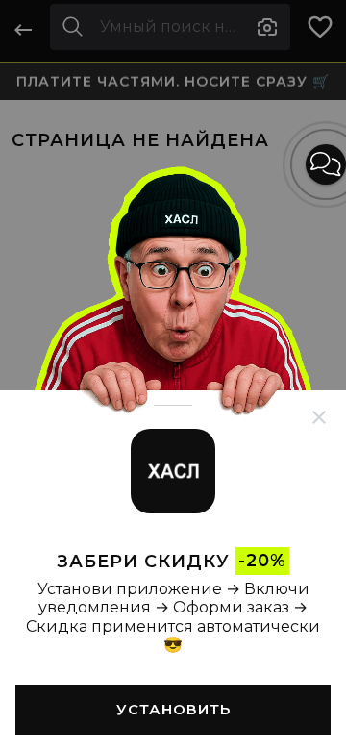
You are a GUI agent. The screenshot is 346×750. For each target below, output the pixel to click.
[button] (326, 164)
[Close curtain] (319, 417)
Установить (173, 709)
